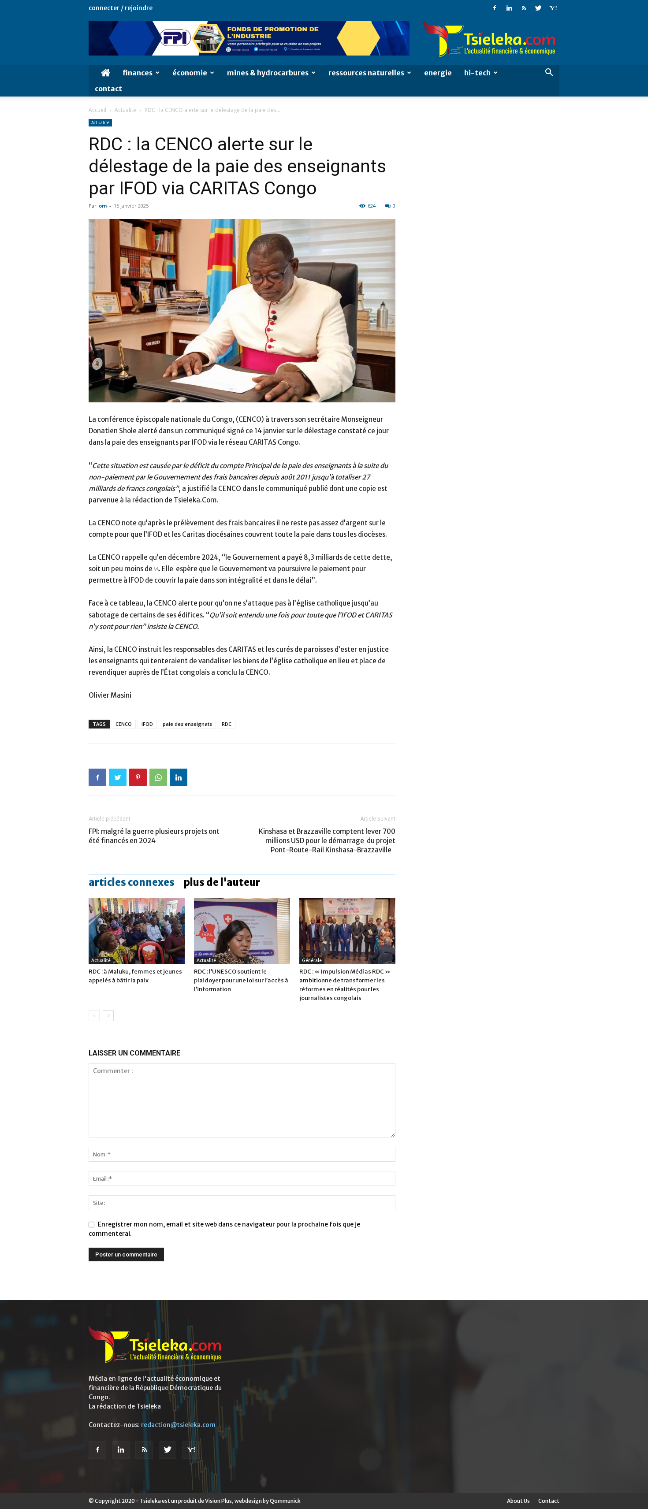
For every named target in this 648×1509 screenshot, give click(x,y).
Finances (138, 72)
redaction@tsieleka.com (178, 1425)
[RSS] (523, 8)
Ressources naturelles (366, 72)
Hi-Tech (477, 72)
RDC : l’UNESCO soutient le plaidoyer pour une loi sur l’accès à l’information (241, 980)
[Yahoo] (552, 8)
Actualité (125, 110)
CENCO (123, 724)
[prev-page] (94, 1015)
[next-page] (108, 1015)
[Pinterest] (138, 777)
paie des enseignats (187, 724)
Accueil (97, 110)
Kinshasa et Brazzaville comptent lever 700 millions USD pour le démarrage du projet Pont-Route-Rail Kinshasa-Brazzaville (327, 840)
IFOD (147, 724)
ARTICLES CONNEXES (132, 882)
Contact (108, 88)
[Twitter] (538, 8)
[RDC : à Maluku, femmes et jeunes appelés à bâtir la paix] (137, 931)
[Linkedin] (509, 8)
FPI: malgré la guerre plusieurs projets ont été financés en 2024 (154, 836)
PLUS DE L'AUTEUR (221, 882)
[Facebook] (494, 8)
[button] (548, 73)
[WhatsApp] (158, 777)
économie (189, 72)
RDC (226, 724)
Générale (312, 960)
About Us (518, 1501)
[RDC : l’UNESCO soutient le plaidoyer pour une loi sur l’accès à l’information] (242, 931)
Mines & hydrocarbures (268, 72)
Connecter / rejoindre (121, 8)
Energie (438, 72)
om (103, 205)
